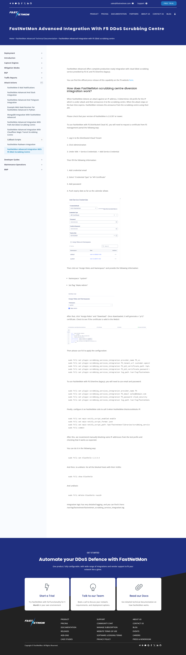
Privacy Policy (104, 639)
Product (94, 14)
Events (136, 631)
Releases (65, 631)
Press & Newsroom (142, 639)
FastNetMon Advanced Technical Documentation (36, 38)
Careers (136, 635)
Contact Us (158, 14)
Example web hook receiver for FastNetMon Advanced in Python (21, 108)
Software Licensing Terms (109, 635)
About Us (145, 14)
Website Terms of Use (107, 631)
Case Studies (67, 639)
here (131, 80)
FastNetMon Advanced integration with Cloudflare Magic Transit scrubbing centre (24, 132)
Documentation (119, 14)
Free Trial (169, 3)
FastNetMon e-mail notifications (21, 87)
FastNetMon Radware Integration (21, 144)
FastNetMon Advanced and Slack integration (21, 93)
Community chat (105, 623)
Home (11, 38)
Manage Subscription (107, 627)
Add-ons (65, 635)
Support (140, 3)
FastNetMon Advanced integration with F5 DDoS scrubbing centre (24, 150)
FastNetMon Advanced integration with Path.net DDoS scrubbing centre (24, 123)
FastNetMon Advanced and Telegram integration (23, 101)
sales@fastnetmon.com (121, 3)
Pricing (104, 14)
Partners (133, 14)
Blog (169, 14)
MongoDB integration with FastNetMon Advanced (24, 116)
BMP (6, 169)
